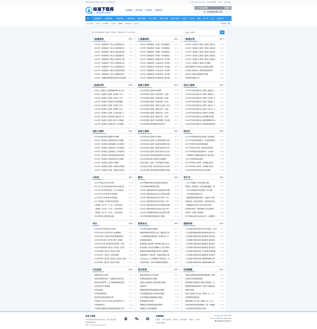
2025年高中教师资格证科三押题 (152, 216)
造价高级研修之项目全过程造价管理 (199, 67)
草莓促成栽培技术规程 (148, 279)
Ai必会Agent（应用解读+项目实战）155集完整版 (156, 259)
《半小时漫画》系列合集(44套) (197, 183)
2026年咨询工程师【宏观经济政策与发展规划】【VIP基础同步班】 (156, 144)
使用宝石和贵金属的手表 (103, 297)
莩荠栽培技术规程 (147, 301)
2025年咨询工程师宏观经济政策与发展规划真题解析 (156, 170)
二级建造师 (108, 18)
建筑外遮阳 (189, 290)
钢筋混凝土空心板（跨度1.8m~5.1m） (200, 301)
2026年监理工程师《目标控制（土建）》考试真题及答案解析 (156, 94)
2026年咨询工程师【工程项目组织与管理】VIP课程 (156, 140)
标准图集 (129, 10)
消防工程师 (163, 18)
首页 (88, 18)
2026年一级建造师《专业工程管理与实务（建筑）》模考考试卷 (110, 48)
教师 (199, 18)
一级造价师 (119, 18)
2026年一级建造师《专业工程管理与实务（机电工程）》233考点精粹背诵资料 (110, 44)
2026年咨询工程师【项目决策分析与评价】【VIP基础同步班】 (156, 148)
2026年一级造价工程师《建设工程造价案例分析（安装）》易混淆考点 (201, 56)
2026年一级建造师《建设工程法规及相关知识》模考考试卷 (110, 52)
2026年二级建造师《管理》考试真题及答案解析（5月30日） (156, 52)
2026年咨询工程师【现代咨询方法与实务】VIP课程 (156, 151)
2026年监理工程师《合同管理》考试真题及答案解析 (156, 120)
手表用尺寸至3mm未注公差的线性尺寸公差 (110, 301)
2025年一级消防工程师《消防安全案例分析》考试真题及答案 (110, 166)
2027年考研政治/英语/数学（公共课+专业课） (201, 151)
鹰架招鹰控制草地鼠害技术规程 (152, 290)
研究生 (184, 18)
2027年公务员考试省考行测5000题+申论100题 (110, 186)
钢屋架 (120, 23)
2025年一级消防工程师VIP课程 (106, 163)
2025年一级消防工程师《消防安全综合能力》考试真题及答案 (110, 170)
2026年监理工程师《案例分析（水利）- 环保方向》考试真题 (156, 117)
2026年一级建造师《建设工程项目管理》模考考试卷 (110, 70)
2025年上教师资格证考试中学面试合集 (155, 205)
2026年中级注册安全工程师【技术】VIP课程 (201, 105)
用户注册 (227, 2)
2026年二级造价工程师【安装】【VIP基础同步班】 (110, 105)
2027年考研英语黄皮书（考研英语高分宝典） (201, 140)
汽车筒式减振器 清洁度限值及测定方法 (109, 308)
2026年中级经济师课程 (149, 229)
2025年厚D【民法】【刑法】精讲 (106, 262)
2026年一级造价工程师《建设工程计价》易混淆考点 (201, 44)
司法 (212, 18)
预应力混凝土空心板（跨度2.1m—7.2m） (201, 294)
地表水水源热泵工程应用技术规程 (153, 282)
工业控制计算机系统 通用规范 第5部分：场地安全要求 (201, 244)
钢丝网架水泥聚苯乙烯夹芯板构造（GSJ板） (201, 282)
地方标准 (139, 10)
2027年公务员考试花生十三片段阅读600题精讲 (110, 190)
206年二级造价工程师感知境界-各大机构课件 (110, 90)
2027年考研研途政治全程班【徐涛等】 (200, 137)
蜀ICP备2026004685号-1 (223, 321)
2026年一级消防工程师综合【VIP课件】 (109, 151)
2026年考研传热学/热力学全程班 (198, 170)
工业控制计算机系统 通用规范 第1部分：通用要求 (201, 247)
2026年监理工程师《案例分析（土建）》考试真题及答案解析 (156, 109)
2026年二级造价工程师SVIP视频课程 (108, 102)
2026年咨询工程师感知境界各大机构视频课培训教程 (156, 155)
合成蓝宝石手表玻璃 (102, 286)
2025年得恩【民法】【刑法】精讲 (107, 251)
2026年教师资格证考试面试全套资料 (154, 183)
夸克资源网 (183, 320)
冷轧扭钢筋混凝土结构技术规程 (152, 294)
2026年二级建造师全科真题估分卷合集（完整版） (156, 78)
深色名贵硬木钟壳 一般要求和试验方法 (109, 279)
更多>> (131, 39)
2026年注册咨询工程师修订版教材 (153, 159)
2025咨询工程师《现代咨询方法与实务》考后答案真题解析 (156, 166)
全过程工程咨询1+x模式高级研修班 (198, 70)
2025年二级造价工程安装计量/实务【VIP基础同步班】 (110, 117)
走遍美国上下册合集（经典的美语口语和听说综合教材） (156, 255)
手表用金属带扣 (100, 294)
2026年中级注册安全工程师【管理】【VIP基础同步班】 (201, 102)
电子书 (205, 18)
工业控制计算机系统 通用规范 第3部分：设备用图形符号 (201, 255)
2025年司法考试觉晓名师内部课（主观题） (110, 244)
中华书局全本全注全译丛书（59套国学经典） (201, 216)
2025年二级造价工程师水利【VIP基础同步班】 (110, 124)
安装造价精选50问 (192, 78)
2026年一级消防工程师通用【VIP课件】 (109, 144)
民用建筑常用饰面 (192, 297)
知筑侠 (158, 320)
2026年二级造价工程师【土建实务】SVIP (110, 113)
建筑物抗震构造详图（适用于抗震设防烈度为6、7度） (201, 286)
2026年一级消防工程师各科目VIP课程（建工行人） (110, 159)
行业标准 (148, 10)
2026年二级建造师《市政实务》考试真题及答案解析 (156, 74)
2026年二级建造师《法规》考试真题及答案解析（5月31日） (156, 48)
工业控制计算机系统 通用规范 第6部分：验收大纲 (201, 240)
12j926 (113, 23)
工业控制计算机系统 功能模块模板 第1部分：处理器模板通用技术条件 (201, 262)
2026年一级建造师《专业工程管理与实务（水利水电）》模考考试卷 (110, 74)
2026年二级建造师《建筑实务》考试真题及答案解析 (156, 59)
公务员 (192, 18)
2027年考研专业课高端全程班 (196, 144)
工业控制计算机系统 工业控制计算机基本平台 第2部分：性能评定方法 (201, 251)
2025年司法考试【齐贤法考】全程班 (108, 240)
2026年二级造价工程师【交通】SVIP (108, 94)
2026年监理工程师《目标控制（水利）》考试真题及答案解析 (156, 102)
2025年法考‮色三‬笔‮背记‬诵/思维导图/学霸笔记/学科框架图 (110, 236)
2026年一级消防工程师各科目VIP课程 (109, 140)
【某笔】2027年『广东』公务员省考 (108, 205)
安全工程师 (152, 18)
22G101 (136, 23)
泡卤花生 (143, 286)
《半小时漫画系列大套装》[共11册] (198, 190)
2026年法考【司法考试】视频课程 (107, 233)
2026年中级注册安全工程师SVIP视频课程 (201, 113)
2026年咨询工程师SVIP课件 (150, 137)
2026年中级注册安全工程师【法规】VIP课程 (201, 98)
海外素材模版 (160, 323)
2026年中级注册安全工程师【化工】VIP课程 (201, 109)
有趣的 (191, 320)
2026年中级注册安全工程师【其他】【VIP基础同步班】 (201, 90)
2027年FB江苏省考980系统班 (105, 198)
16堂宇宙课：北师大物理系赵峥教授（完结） (156, 262)
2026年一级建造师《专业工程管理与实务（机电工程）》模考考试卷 (110, 67)
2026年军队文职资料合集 (104, 216)
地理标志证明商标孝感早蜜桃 (151, 305)
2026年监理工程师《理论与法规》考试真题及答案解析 (156, 105)
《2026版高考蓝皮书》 (194, 194)
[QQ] (125, 318)
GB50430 (128, 23)
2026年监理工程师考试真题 (150, 90)
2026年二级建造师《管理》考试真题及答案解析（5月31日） (156, 56)
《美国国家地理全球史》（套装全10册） (200, 198)
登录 (220, 2)
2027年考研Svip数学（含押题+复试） (199, 163)
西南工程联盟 (166, 320)
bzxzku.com (228, 318)
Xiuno (98, 23)
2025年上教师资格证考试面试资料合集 (155, 190)
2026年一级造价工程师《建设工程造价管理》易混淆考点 (201, 59)
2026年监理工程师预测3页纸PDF (153, 124)
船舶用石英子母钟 (101, 275)
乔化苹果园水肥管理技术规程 (151, 297)
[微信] (136, 318)
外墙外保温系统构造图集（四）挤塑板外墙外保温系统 (201, 305)
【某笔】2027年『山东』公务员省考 (108, 212)
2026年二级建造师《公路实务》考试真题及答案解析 (156, 63)
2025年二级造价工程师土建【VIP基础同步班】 (110, 120)
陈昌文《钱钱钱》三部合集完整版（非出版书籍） (201, 186)
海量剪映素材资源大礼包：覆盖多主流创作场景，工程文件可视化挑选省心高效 (156, 233)
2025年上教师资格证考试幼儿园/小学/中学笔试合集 (156, 209)
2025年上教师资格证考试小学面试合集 (155, 194)
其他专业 (220, 18)
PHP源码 (105, 23)
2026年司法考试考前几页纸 (105, 229)
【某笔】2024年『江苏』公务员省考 (108, 209)
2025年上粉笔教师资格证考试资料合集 (155, 212)
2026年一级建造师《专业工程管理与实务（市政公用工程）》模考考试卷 (110, 63)
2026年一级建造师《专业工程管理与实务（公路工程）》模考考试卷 (110, 56)
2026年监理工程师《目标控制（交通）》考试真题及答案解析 (156, 98)
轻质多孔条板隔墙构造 (194, 279)
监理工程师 (141, 18)
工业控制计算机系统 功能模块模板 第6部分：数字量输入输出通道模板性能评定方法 (201, 259)
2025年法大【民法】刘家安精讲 (106, 255)
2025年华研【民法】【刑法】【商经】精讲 (110, 259)
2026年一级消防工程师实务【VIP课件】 (109, 148)
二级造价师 (130, 18)
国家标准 (158, 10)
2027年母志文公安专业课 (104, 183)
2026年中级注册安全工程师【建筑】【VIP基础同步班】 (201, 94)
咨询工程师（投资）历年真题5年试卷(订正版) (156, 163)
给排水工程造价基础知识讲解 (196, 74)
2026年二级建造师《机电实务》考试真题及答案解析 (156, 67)
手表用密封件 (99, 305)
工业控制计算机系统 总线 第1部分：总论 (201, 229)
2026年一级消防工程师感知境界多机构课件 (110, 155)
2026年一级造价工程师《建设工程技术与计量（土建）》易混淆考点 (201, 48)
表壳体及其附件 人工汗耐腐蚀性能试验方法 (110, 282)
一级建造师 (97, 18)
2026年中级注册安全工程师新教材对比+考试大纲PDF (201, 120)
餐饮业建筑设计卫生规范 (149, 275)
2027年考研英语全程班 (194, 159)
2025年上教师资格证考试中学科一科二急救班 (156, 201)
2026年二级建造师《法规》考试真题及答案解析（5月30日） (156, 44)
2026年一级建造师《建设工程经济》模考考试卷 (110, 59)
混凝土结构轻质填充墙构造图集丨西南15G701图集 (201, 275)
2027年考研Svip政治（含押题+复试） (199, 166)
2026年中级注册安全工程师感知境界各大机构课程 (201, 124)
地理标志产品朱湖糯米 (148, 308)
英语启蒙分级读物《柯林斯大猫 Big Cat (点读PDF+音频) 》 (156, 244)
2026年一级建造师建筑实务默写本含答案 (110, 78)
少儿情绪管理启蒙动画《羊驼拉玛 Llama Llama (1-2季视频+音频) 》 (156, 236)
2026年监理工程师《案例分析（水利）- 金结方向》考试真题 (156, 113)
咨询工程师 (175, 18)
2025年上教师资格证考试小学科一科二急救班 (156, 198)
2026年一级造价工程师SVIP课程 (198, 63)
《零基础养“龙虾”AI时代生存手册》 (198, 205)
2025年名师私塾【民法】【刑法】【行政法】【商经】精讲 (110, 247)
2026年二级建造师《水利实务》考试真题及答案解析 (156, 70)
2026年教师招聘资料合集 (149, 186)
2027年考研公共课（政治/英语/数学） (200, 148)
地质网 (175, 320)
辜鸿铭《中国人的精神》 (194, 212)
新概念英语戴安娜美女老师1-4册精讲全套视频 (156, 251)
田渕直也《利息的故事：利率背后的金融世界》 (201, 201)
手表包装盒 (98, 290)
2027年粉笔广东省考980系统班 (106, 201)
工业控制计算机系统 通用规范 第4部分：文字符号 (201, 236)
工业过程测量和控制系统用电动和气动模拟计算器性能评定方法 (201, 233)
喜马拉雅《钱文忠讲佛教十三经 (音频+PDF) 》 (156, 247)
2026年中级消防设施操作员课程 (106, 137)
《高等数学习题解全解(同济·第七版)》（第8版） (201, 155)
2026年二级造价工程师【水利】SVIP (108, 98)
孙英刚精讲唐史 (146, 240)
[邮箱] (147, 318)
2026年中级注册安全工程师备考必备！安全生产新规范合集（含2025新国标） (201, 117)
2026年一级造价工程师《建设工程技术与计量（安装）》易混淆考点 (201, 52)
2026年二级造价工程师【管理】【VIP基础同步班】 (110, 109)
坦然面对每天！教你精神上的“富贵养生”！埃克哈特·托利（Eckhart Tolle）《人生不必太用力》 (201, 209)
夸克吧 (197, 320)
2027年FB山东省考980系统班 (105, 194)
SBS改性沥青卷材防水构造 (195, 308)
